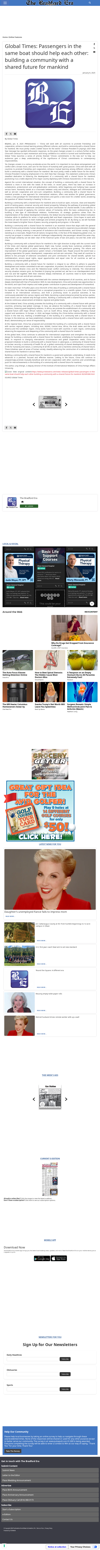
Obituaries (12, 1370)
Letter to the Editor (11, 1475)
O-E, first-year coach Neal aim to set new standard (56, 947)
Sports (10, 1385)
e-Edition (6, 1514)
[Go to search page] (90, 2)
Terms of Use (40, 1528)
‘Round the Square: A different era (50, 970)
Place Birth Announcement (14, 1489)
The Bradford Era (17, 1528)
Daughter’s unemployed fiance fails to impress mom (35, 911)
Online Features (15, 37)
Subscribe (65, 1359)
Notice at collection (57, 1547)
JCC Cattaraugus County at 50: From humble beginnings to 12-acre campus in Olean (63, 925)
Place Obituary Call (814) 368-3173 (18, 1500)
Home (5, 37)
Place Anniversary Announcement (18, 1494)
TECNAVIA (13, 1530)
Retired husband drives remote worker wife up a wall (57, 1017)
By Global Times (11, 139)
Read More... (10, 916)
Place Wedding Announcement (16, 1480)
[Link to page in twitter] (94, 48)
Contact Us (7, 1519)
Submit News (8, 1470)
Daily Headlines (14, 1355)
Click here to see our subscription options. (40, 1200)
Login (30, 506)
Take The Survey (13, 1451)
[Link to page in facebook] (94, 44)
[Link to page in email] (94, 52)
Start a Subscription (11, 1509)
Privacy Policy (48, 1528)
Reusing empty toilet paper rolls (49, 994)
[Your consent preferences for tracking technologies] (4, 1545)
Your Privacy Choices (80, 1547)
